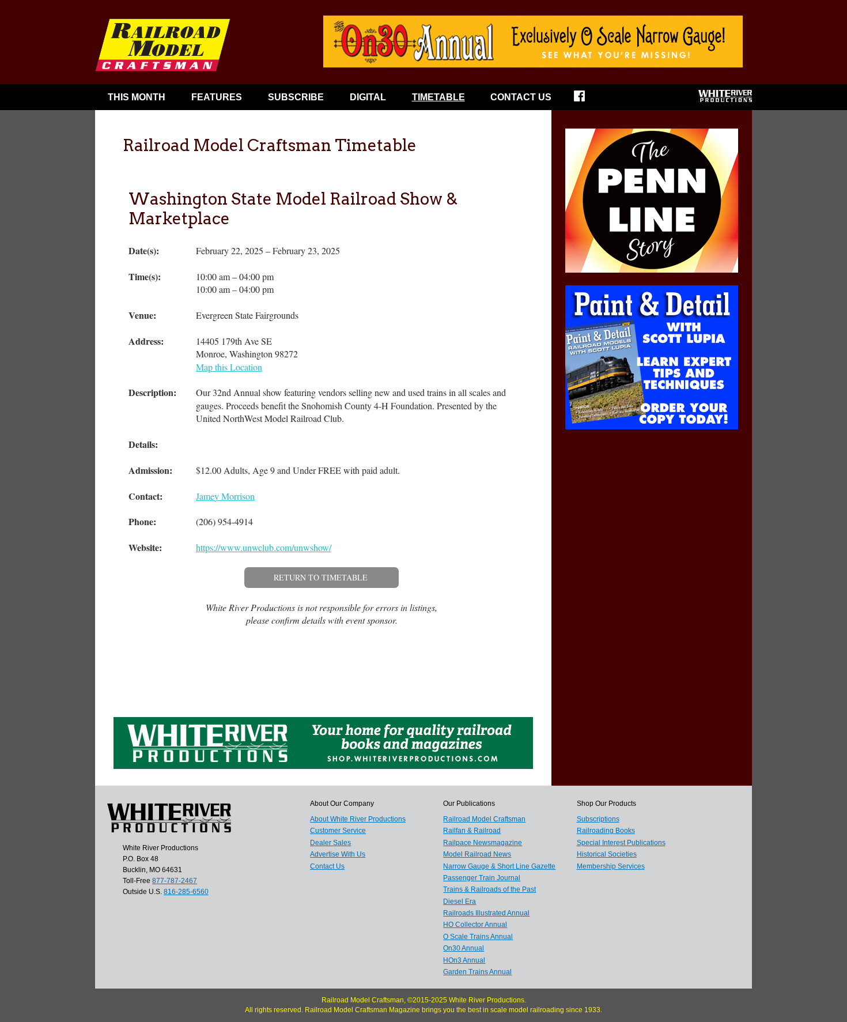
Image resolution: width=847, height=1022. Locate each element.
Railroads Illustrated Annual (486, 913)
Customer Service (338, 831)
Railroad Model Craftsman (484, 819)
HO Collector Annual (475, 925)
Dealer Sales (330, 843)
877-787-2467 (174, 881)
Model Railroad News (477, 854)
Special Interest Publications (621, 843)
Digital (368, 97)
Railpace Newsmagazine (482, 843)
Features (216, 97)
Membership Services (611, 866)
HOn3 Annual (464, 960)
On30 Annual (463, 948)
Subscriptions (598, 819)
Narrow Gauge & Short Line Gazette (499, 866)
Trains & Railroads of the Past (489, 889)
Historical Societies (607, 854)
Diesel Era (459, 901)
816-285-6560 (186, 892)
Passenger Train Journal (481, 878)
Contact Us (520, 97)
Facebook (587, 99)
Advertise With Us (337, 854)
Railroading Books (606, 831)
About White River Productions (358, 819)
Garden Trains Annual (477, 972)
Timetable (438, 97)
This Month (136, 97)
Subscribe (296, 97)
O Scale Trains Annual (478, 937)
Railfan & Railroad (472, 831)
